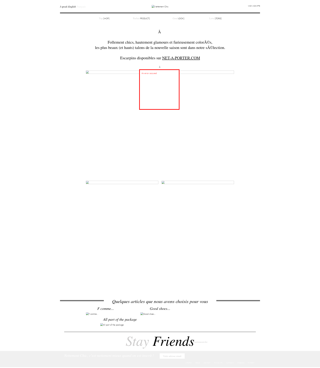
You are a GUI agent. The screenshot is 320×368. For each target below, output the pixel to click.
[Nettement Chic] (160, 6)
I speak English (68, 6)
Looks (178, 18)
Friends (160, 340)
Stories (215, 18)
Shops (104, 18)
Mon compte (254, 6)
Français (81, 6)
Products (141, 18)
